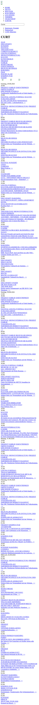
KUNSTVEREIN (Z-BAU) (10, 677)
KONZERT (5, 46)
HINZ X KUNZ (6, 262)
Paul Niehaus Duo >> (8, 407)
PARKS (3, 538)
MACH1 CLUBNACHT (9, 275)
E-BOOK (8, 21)
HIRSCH (4, 699)
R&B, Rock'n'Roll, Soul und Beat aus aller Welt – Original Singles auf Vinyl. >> (17, 253)
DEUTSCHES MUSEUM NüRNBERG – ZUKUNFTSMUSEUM (15, 124)
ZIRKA (3, 140)
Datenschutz (9, 30)
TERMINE (8, 17)
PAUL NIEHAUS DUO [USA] (11, 405)
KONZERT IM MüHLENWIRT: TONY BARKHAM (19, 664)
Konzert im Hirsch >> (8, 703)
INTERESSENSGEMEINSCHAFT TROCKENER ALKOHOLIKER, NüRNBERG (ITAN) (18, 190)
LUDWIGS (5, 549)
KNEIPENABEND (7, 679)
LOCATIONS (9, 15)
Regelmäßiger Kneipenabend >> (12, 681)
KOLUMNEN (10, 13)
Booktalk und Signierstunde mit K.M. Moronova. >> (18, 478)
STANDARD (5, 174)
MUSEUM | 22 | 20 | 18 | (9, 367)
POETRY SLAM (6, 74)
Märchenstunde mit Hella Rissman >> (13, 371)
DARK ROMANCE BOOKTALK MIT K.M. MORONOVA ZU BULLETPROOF (16, 475)
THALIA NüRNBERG (9, 472)
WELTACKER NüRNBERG (11, 602)
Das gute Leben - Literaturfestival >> (13, 102)
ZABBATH (5, 166)
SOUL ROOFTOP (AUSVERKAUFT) (14, 204)
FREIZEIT (4, 61)
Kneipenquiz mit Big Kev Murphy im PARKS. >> (18, 542)
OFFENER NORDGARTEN (11, 628)
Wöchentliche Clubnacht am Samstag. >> (14, 266)
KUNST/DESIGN (7, 59)
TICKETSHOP (10, 19)
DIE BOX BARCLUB (8, 285)
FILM (3, 72)
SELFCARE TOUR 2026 (9, 701)
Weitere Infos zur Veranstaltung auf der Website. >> (18, 144)
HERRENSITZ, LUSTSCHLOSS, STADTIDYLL (18, 393)
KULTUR (4, 57)
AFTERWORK (6, 527)
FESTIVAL (5, 48)
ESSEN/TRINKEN (7, 66)
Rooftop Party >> (7, 206)
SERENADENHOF (7, 378)
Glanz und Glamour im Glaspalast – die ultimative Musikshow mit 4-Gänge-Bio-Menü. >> (17, 220)
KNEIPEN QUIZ (7, 76)
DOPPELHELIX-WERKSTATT (12, 517)
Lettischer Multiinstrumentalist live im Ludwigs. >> (18, 553)
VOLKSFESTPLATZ (8, 110)
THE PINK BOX (7, 286)
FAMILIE (4, 63)
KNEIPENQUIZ (6, 690)
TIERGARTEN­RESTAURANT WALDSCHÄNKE (18, 215)
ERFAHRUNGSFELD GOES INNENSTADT (16, 142)
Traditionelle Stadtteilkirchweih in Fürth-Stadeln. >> (18, 93)
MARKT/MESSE (7, 64)
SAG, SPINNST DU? (8, 369)
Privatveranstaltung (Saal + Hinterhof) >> (14, 179)
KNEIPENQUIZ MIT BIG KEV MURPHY (16, 540)
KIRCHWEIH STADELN (10, 91)
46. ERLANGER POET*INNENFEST (14, 101)
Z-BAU (3, 164)
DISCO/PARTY (6, 44)
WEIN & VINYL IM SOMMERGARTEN (15, 639)
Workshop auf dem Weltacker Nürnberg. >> (15, 607)
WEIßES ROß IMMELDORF (11, 176)
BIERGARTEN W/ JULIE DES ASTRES (15, 617)
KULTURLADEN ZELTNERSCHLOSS (15, 391)
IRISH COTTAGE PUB (9, 688)
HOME (7, 7)
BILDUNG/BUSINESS (9, 68)
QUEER (4, 78)
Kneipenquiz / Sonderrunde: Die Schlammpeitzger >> (19, 692)
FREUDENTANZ (7, 264)
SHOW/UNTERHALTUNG (10, 55)
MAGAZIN (9, 11)
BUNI (3, 651)
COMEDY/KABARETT (9, 51)
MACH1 (4, 273)
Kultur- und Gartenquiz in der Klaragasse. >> (16, 530)
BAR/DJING (5, 70)
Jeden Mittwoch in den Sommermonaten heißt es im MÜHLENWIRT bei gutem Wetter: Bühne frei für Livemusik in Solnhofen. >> (18, 667)
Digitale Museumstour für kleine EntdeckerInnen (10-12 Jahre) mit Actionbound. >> (19, 131)
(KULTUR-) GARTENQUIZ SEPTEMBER (16, 529)
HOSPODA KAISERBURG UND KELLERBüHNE (19, 247)
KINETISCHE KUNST (9, 155)
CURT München (10, 32)
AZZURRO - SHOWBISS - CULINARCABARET (18, 217)
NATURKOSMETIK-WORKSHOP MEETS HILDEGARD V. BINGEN (16, 604)
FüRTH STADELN (7, 89)
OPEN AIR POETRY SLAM (10, 431)
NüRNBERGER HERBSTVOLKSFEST (15, 112)
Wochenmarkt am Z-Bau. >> (10, 594)
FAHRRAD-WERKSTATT (10, 652)
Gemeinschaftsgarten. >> (9, 630)
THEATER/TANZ (7, 49)
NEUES (8, 9)
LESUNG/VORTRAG (8, 53)
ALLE (3, 42)
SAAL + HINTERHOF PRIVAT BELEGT (15, 178)
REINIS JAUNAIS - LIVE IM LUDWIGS (15, 551)
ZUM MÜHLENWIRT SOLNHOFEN (14, 662)
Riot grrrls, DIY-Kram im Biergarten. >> (14, 619)
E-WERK (4, 228)
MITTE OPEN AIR (7, 380)
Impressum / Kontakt (12, 28)
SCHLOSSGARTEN (8, 99)
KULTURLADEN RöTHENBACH (13, 187)
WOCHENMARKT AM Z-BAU (12, 592)
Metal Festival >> (7, 168)
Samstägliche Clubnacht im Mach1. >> (14, 277)
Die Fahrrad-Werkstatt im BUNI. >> (13, 654)
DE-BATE (4, 416)
